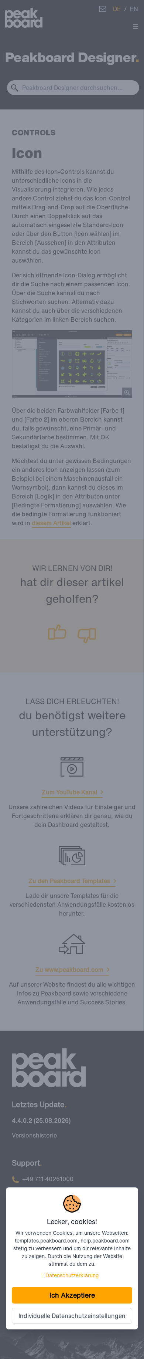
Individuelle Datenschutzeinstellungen (72, 1315)
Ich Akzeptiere (72, 1295)
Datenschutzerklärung (72, 1275)
